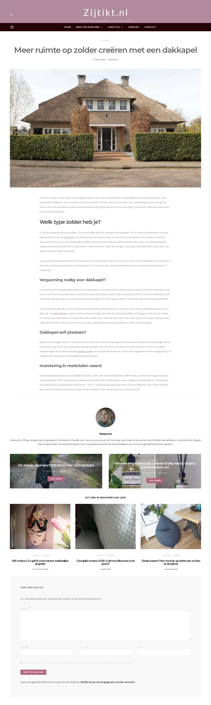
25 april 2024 (149, 473)
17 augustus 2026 (40, 569)
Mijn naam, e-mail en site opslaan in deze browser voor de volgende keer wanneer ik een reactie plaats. (78, 663)
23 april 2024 (50, 471)
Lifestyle (114, 27)
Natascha (113, 60)
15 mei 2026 (105, 569)
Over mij (133, 27)
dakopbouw (60, 313)
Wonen (105, 40)
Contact (150, 27)
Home (67, 27)
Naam (24, 647)
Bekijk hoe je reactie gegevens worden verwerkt (108, 681)
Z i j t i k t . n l (105, 12)
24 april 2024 (99, 60)
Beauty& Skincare (87, 27)
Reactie (24, 609)
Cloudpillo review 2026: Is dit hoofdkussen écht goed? (105, 562)
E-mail (83, 647)
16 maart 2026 (170, 569)
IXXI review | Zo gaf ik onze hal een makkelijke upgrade (40, 562)
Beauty (155, 460)
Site (140, 648)
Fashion (56, 462)
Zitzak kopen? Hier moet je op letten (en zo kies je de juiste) (170, 562)
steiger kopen (84, 351)
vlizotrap (68, 237)
